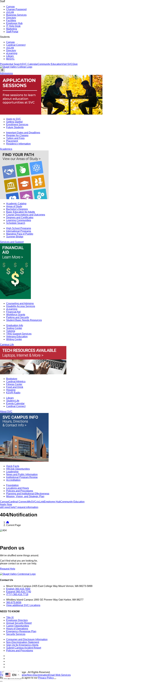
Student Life (12, 400)
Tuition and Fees (15, 138)
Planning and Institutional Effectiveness (27, 493)
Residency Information (18, 143)
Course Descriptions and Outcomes (25, 214)
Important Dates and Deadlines (23, 132)
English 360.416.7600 (18, 589)
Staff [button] (2, 1)
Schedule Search (15, 223)
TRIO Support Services (18, 333)
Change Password (16, 9)
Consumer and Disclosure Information (27, 639)
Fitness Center (14, 384)
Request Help (7, 568)
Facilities (11, 20)
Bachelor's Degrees (17, 209)
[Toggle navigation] (2, 70)
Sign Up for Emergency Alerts (22, 645)
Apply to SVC (13, 119)
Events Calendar (15, 403)
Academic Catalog (16, 203)
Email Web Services (59, 675)
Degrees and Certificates (19, 217)
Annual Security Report (19, 623)
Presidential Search (11, 64)
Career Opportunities (17, 625)
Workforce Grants (15, 314)
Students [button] (5, 37)
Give (75, 64)
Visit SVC (67, 64)
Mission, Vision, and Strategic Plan (25, 496)
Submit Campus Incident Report (23, 647)
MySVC (10, 59)
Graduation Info (14, 325)
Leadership (12, 471)
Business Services (16, 15)
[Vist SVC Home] (7, 522)
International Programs (18, 231)
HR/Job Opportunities (18, 469)
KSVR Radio (13, 392)
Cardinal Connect (15, 45)
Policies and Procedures (19, 491)
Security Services (15, 634)
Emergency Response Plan (21, 631)
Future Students (15, 127)
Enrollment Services (17, 124)
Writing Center (14, 339)
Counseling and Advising (20, 303)
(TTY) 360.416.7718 (17, 594)
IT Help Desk (13, 26)
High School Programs (18, 228)
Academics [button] (6, 149)
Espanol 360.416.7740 (18, 591)
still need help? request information (19, 507)
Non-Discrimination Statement (22, 642)
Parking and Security (17, 317)
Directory (11, 17)
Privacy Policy (46, 677)
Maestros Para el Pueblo (19, 234)
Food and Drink (14, 387)
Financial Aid (13, 311)
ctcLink (10, 12)
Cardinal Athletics (15, 381)
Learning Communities (18, 220)
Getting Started (14, 121)
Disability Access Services (20, 306)
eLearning (11, 53)
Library (10, 56)
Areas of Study (14, 206)
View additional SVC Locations (23, 605)
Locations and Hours (17, 488)
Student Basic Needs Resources (24, 320)
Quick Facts (12, 466)
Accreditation (13, 480)
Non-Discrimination (37, 675)
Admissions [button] (6, 73)
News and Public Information (22, 474)
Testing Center (14, 328)
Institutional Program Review (22, 477)
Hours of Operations (17, 628)
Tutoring (10, 331)
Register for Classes (17, 135)
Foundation (12, 485)
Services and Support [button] (12, 242)
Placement (12, 141)
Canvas (10, 6)
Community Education (50, 64)
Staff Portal (12, 31)
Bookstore (11, 378)
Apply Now (6, 504)
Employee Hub (14, 23)
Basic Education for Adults (20, 212)
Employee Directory (17, 620)
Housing (10, 390)
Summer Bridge (14, 236)
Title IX (10, 617)
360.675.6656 (13, 602)
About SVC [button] (6, 411)
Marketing (11, 29)
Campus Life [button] (7, 344)
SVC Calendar (30, 64)
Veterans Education (17, 336)
